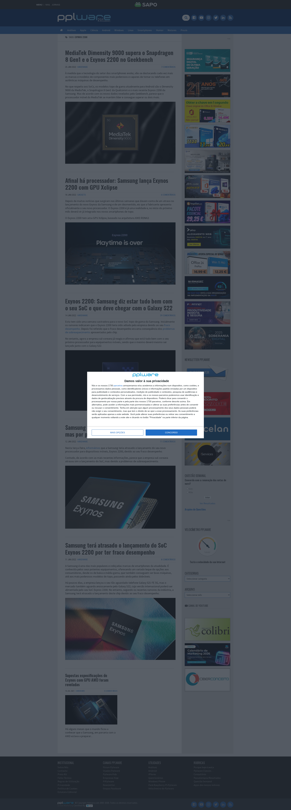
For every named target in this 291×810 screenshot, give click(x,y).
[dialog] (145, 405)
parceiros (118, 385)
